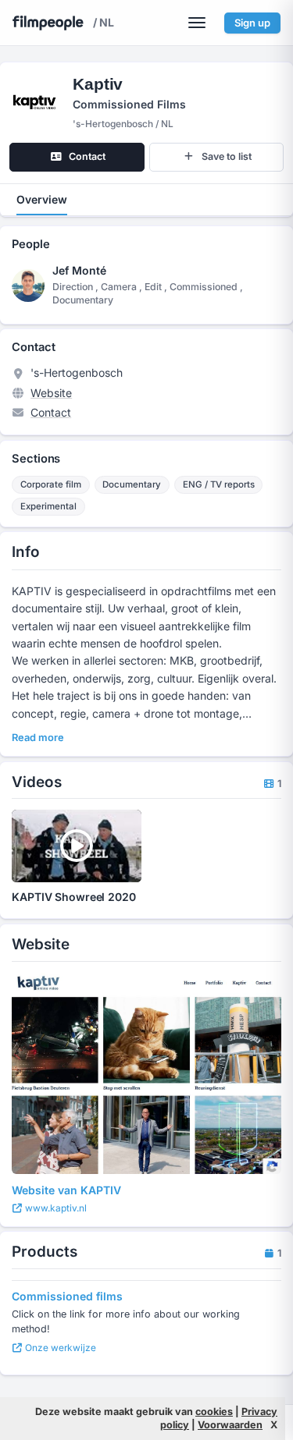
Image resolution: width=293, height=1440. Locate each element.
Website (51, 392)
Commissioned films (67, 1296)
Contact (50, 412)
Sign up (252, 22)
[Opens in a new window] (146, 1073)
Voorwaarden (230, 1425)
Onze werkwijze (59, 1347)
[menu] (197, 22)
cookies (214, 1411)
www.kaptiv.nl (55, 1208)
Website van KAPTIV (66, 1190)
